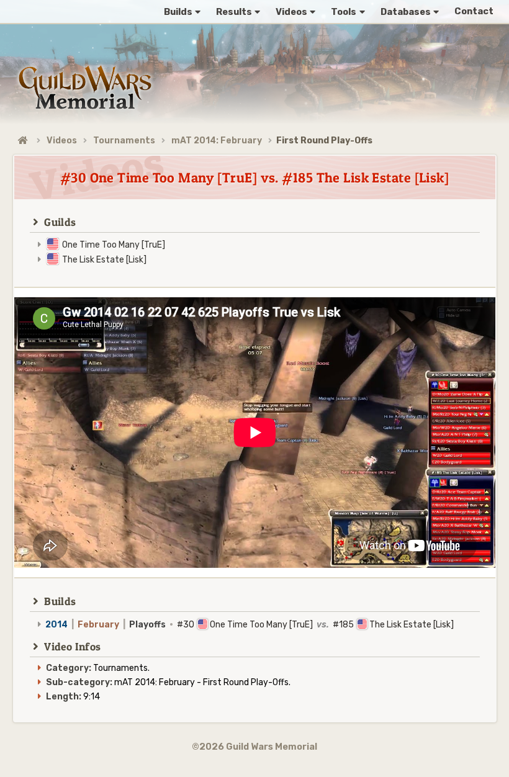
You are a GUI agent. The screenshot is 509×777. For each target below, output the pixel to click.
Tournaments (124, 140)
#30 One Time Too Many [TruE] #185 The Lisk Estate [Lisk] (249, 624)
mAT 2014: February (216, 140)
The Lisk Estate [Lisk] (104, 259)
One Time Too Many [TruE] (113, 245)
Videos (62, 140)
